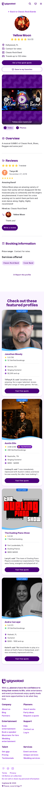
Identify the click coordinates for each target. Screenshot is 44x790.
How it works (29, 709)
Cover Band (28, 263)
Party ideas (28, 712)
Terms (4, 773)
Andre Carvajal (12, 622)
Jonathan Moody (13, 354)
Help (25, 726)
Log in (26, 732)
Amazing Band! (9, 182)
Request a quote (31, 716)
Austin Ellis (10, 443)
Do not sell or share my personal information (20, 779)
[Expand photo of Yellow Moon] (22, 23)
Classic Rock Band (14, 52)
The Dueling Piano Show (17, 533)
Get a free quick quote (22, 63)
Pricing (5, 755)
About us (6, 709)
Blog (4, 712)
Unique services (30, 755)
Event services (30, 751)
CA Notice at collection (12, 776)
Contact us (28, 729)
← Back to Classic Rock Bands (22, 11)
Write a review (10, 228)
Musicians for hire (10, 735)
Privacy (13, 773)
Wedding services (31, 758)
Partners (6, 716)
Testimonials (8, 758)
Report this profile (23, 275)
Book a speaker (9, 732)
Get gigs (6, 751)
